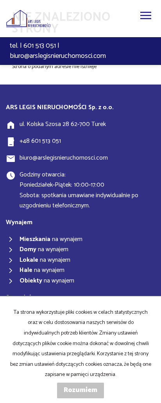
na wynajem (51, 239)
